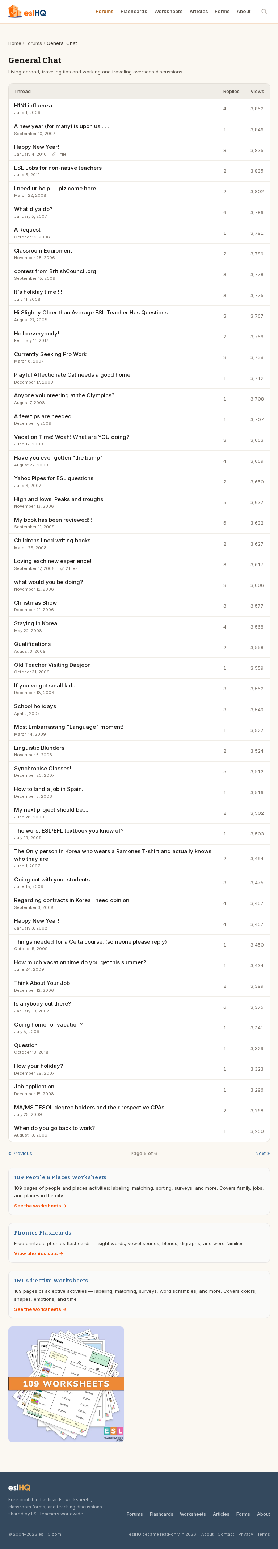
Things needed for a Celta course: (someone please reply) (90, 941)
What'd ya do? (33, 209)
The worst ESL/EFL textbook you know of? (68, 830)
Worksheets (168, 11)
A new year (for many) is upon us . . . (61, 126)
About (244, 11)
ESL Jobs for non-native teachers (58, 167)
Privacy (245, 1534)
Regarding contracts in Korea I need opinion (71, 900)
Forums (105, 11)
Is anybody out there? (42, 1003)
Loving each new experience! (52, 561)
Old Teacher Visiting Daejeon (52, 664)
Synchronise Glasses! (42, 768)
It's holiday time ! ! (38, 291)
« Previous (20, 1153)
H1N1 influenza (33, 105)
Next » (263, 1153)
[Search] (264, 11)
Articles (199, 11)
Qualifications (32, 643)
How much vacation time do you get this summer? (80, 962)
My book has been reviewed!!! (53, 519)
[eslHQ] (19, 1487)
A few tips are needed (43, 416)
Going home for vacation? (48, 1024)
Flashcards (134, 11)
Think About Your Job (42, 982)
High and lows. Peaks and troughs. (59, 499)
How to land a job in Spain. (48, 789)
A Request (27, 229)
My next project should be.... (51, 809)
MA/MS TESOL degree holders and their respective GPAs (89, 1107)
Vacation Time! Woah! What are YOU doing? (71, 436)
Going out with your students (52, 879)
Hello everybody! (36, 333)
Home (14, 43)
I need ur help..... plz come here (55, 188)
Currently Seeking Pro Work (50, 354)
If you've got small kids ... (47, 685)
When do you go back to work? (54, 1128)
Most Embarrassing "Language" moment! (68, 726)
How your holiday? (38, 1065)
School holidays (35, 706)
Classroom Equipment (43, 250)
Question (26, 1045)
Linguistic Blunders (39, 747)
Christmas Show (35, 602)
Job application (34, 1086)
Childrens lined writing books (52, 540)
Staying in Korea (35, 623)
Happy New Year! (36, 146)
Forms (222, 11)
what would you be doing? (48, 582)
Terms (263, 1534)
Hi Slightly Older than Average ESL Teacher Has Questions (91, 312)
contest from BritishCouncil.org (55, 271)
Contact (226, 1534)
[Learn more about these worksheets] (139, 1384)
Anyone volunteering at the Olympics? (64, 395)
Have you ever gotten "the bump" (58, 457)
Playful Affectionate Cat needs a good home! (73, 374)
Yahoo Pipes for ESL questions (53, 478)
